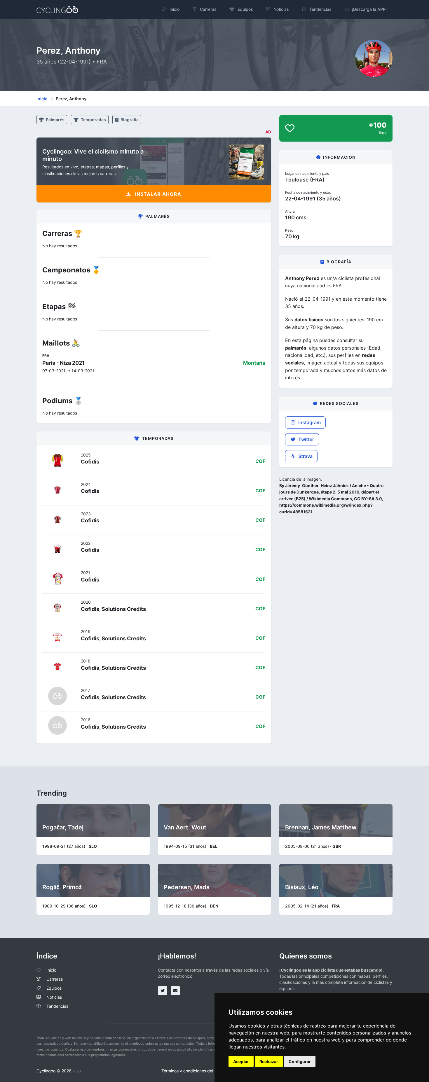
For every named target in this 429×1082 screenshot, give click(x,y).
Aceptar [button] (241, 1061)
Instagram (309, 422)
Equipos (54, 988)
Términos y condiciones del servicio (195, 1070)
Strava (305, 456)
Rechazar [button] (268, 1061)
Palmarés (54, 119)
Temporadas (93, 119)
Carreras (54, 979)
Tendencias (57, 1006)
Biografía (129, 119)
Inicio (42, 98)
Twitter (305, 439)
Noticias (54, 997)
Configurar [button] (300, 1061)
